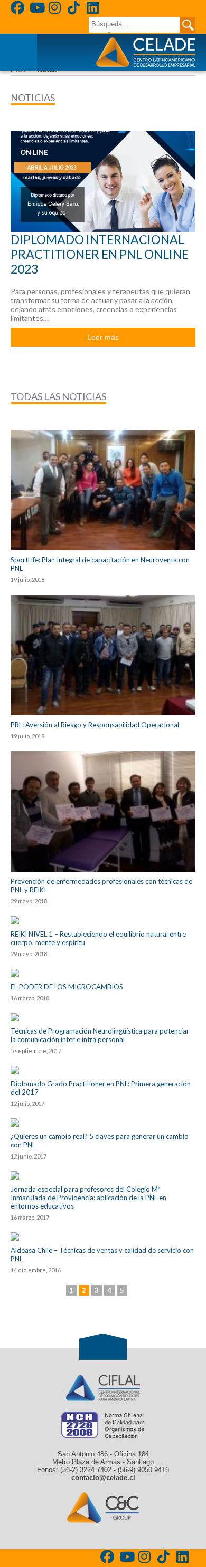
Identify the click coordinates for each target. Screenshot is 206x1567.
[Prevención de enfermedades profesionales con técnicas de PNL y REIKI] (103, 811)
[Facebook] (18, 9)
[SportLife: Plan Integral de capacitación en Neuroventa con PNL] (103, 490)
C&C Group (103, 1507)
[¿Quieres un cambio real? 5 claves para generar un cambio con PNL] (103, 1122)
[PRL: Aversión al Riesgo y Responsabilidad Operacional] (103, 655)
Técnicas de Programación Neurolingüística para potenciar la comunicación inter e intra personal (100, 1035)
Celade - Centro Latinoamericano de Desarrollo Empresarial (145, 52)
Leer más (103, 337)
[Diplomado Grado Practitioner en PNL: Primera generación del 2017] (103, 1070)
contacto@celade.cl (103, 1478)
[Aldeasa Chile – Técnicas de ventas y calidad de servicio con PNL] (103, 1236)
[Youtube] (37, 9)
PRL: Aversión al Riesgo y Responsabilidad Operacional (95, 725)
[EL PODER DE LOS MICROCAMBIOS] (103, 973)
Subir (103, 1347)
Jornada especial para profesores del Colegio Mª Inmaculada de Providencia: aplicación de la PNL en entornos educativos (88, 1197)
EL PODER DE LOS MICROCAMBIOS (67, 986)
